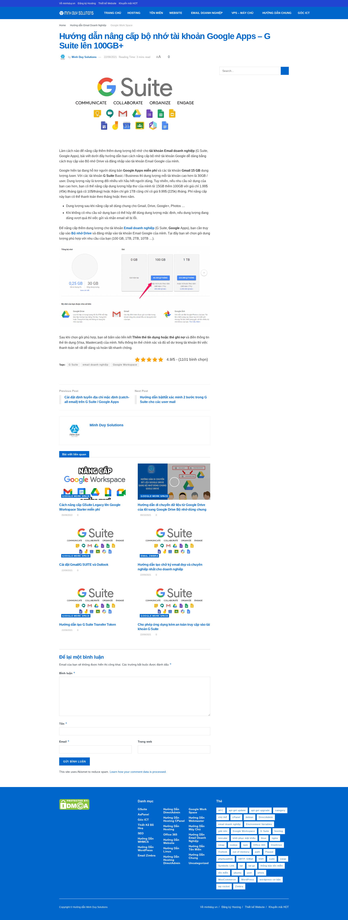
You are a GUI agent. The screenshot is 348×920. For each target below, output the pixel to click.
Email (64, 741)
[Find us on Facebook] (288, 3)
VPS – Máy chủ (242, 12)
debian (249, 817)
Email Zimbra (149, 556)
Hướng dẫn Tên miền (197, 848)
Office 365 (170, 834)
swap (283, 859)
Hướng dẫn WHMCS (146, 840)
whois (261, 873)
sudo (272, 859)
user (249, 873)
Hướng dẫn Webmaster (197, 819)
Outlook (222, 852)
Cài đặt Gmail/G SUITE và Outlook (83, 564)
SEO (141, 833)
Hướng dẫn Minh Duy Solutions (90, 907)
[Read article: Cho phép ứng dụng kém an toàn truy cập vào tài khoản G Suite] (174, 601)
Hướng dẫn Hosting (171, 827)
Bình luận (67, 673)
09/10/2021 (145, 515)
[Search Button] (314, 13)
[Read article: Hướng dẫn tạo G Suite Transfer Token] (95, 601)
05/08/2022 (66, 515)
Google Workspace (125, 364)
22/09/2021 (110, 57)
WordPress (247, 879)
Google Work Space (122, 25)
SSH (261, 859)
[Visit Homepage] (76, 13)
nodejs (234, 845)
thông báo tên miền (272, 865)
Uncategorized (199, 863)
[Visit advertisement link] (134, 376)
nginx (275, 838)
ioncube (222, 838)
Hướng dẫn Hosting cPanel (174, 819)
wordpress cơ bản (270, 879)
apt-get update (237, 810)
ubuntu (237, 873)
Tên (63, 723)
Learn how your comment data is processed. (138, 771)
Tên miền (156, 12)
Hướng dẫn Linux (171, 850)
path (257, 852)
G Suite (73, 364)
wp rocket (224, 886)
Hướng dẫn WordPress (146, 848)
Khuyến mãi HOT (128, 3)
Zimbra (239, 886)
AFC (220, 810)
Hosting (133, 12)
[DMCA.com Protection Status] (74, 804)
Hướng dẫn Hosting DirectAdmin (171, 860)
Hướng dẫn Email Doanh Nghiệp (88, 25)
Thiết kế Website (107, 3)
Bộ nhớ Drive (81, 233)
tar (241, 865)
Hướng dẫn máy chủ (197, 827)
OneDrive (276, 845)
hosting (278, 831)
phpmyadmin (225, 859)
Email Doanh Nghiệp (207, 12)
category (280, 810)
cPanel (236, 817)
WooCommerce (227, 879)
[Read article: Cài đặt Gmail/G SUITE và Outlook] (95, 541)
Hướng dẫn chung (276, 12)
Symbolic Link (226, 865)
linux (263, 838)
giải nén (222, 831)
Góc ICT (304, 12)
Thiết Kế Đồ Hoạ (146, 826)
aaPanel (143, 814)
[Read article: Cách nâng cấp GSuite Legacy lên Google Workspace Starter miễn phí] (95, 482)
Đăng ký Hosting (87, 3)
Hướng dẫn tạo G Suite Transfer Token (87, 624)
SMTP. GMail (245, 859)
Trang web (145, 741)
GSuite (142, 809)
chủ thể (222, 817)
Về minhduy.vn (67, 3)
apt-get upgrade (260, 810)
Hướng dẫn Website (171, 841)
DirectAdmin (266, 817)
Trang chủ (112, 12)
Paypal (269, 852)
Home (62, 25)
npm (245, 845)
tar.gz (252, 865)
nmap (221, 845)
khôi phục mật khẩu (244, 838)
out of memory (241, 852)
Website (175, 12)
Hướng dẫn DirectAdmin (171, 811)
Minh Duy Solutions (84, 57)
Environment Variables (259, 824)
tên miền (223, 873)
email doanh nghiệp (95, 364)
